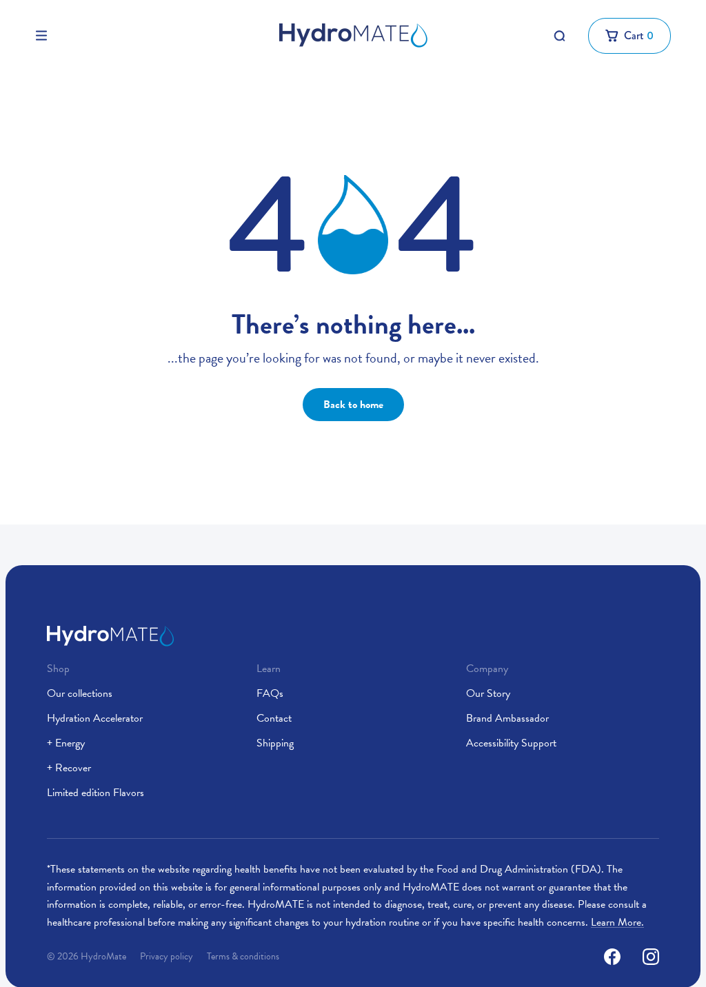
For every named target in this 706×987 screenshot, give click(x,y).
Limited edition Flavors (95, 793)
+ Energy (66, 743)
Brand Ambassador (507, 718)
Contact (274, 718)
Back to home (353, 404)
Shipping (275, 743)
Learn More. (617, 922)
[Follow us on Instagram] (651, 956)
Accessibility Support (511, 743)
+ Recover (69, 768)
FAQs (269, 693)
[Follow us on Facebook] (612, 956)
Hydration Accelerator (95, 718)
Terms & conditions (243, 956)
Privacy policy (166, 956)
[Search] (559, 35)
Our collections (79, 693)
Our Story (488, 693)
